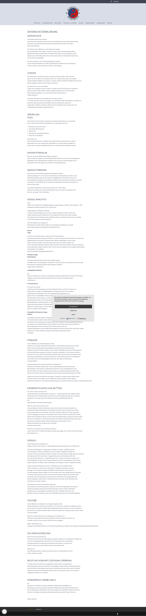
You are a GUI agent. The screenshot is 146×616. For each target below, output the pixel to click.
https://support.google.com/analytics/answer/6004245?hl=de (43, 227)
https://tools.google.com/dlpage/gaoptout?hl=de (40, 251)
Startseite (37, 23)
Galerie (81, 23)
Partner (109, 23)
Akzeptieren (73, 306)
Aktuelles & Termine (70, 23)
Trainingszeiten (47, 23)
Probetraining (90, 23)
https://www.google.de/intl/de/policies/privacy (85, 526)
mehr (73, 314)
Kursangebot (101, 23)
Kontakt (116, 1)
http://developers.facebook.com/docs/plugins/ (39, 402)
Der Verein (58, 23)
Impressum (38, 609)
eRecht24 (34, 599)
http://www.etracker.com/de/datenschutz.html (79, 381)
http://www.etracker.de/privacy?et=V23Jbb (69, 373)
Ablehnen (73, 310)
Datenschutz (30, 609)
